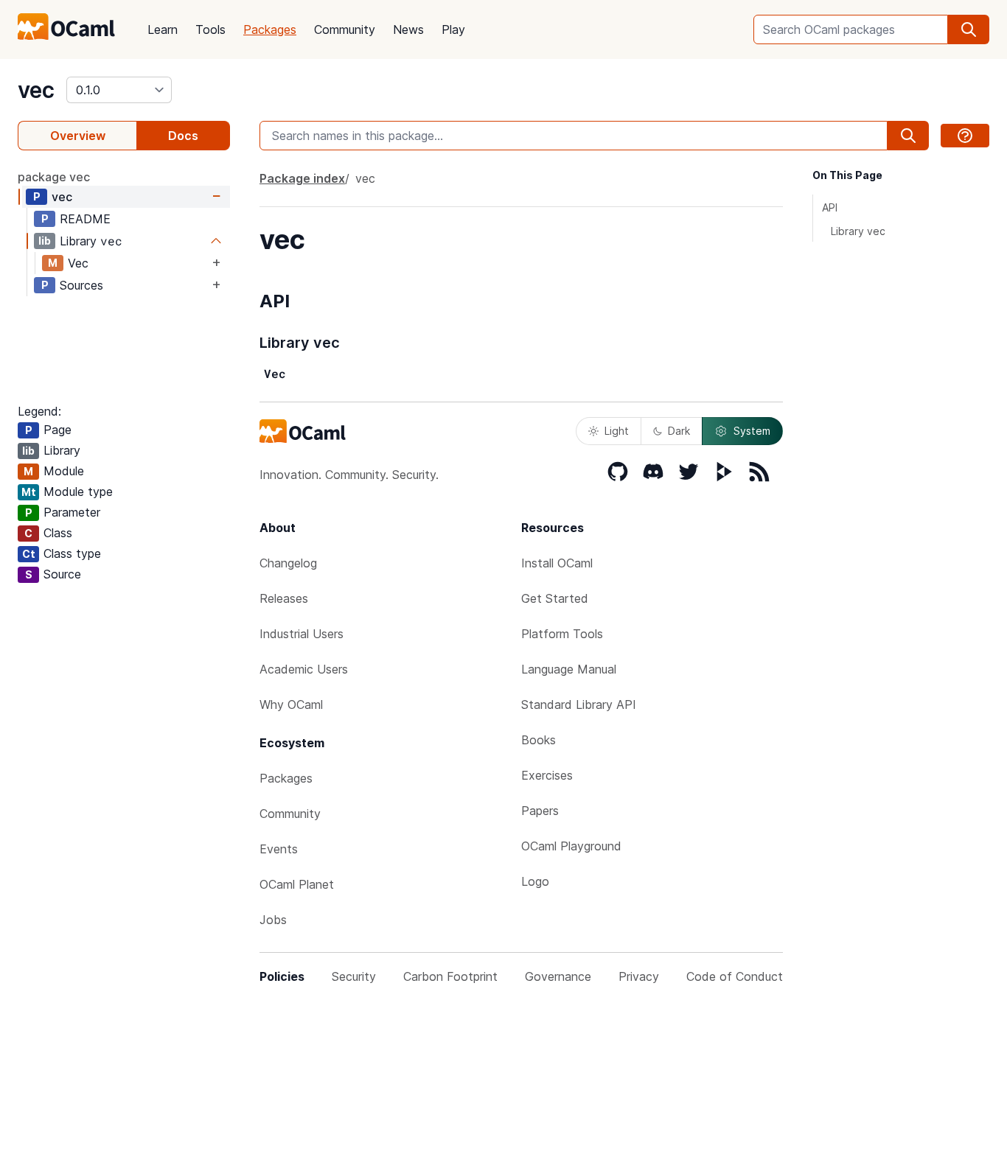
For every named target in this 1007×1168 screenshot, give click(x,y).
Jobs (273, 919)
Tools (210, 29)
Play (453, 29)
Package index (302, 178)
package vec (54, 176)
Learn (162, 29)
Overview (77, 135)
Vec (78, 263)
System (752, 430)
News (408, 29)
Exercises (547, 775)
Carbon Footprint (450, 976)
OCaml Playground (571, 846)
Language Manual (568, 669)
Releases (283, 598)
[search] (968, 29)
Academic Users (303, 669)
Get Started (554, 598)
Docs (183, 135)
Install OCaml (557, 563)
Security (354, 976)
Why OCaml (291, 704)
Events (278, 849)
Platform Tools (562, 633)
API (829, 207)
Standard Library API (578, 704)
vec (36, 90)
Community (344, 29)
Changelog (288, 563)
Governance (558, 976)
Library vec (858, 231)
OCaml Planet (296, 884)
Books (538, 739)
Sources (81, 285)
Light (616, 430)
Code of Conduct (734, 976)
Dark (679, 430)
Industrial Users (301, 633)
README (85, 218)
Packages (269, 29)
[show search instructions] (965, 135)
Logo (535, 881)
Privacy (639, 976)
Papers (540, 810)
